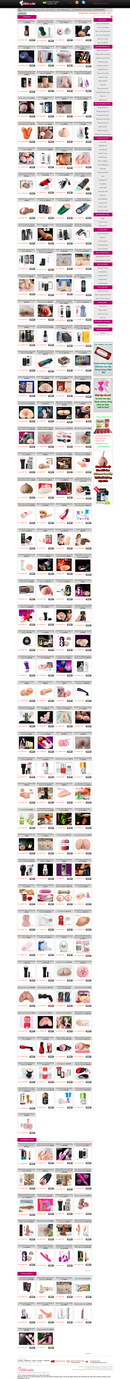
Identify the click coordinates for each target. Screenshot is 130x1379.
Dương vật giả (59, 1376)
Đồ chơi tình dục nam (37, 1376)
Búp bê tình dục (74, 1376)
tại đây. (105, 1362)
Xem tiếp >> (88, 1270)
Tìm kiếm (40, 1360)
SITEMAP (46, 1360)
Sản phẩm (21, 1360)
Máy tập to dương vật (97, 1376)
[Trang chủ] (27, 5)
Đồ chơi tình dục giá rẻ (85, 1376)
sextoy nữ (26, 1378)
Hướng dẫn (28, 1360)
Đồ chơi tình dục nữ (49, 1376)
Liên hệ (34, 1360)
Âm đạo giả (66, 1376)
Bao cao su (29, 1376)
